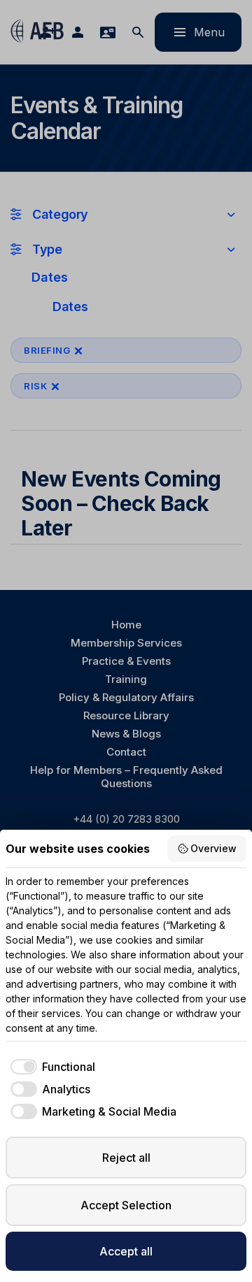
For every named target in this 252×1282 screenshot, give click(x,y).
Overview (213, 848)
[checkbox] (50, 1066)
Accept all (126, 1251)
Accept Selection (126, 1205)
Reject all (126, 1158)
